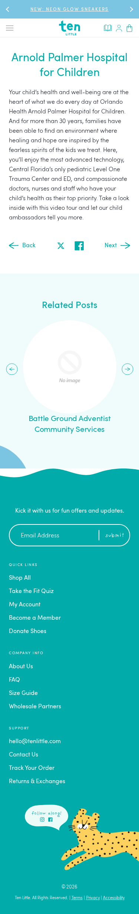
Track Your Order (31, 768)
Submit (114, 535)
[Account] (119, 27)
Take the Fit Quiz (31, 592)
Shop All (20, 578)
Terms (77, 898)
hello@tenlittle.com (35, 742)
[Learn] (107, 27)
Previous (12, 369)
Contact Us (23, 755)
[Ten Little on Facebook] (50, 819)
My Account (24, 605)
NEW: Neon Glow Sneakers (69, 9)
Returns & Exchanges (37, 782)
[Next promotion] (131, 9)
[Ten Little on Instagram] (42, 819)
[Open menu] (9, 28)
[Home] (69, 27)
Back (29, 246)
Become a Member (35, 618)
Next (111, 246)
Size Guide (23, 693)
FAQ (14, 680)
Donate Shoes (27, 632)
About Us (21, 667)
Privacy (93, 898)
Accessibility (114, 898)
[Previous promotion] (8, 9)
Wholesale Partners (35, 707)
